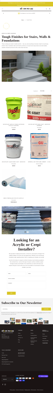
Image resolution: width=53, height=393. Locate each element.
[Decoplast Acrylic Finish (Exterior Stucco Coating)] (14, 108)
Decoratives (45, 336)
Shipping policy (27, 389)
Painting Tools (4, 355)
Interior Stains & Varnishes (34, 338)
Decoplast (14, 127)
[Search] (46, 8)
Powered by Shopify (5, 337)
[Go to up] (51, 391)
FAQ (19, 342)
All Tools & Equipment (6, 364)
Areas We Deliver (21, 355)
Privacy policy (12, 389)
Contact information (20, 389)
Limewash (44, 338)
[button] (2, 8)
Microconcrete (45, 340)
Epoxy (44, 333)
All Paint (32, 344)
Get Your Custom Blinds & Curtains (21, 353)
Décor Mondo (4, 336)
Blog (19, 339)
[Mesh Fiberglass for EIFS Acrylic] (14, 182)
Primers (32, 333)
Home (22, 19)
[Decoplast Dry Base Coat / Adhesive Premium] (39, 108)
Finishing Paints (34, 335)
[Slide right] (49, 13)
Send (11, 293)
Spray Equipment (5, 359)
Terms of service (40, 389)
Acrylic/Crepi (45, 342)
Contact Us (20, 337)
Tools (3, 352)
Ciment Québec (39, 163)
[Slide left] (3, 13)
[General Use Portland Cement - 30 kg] (39, 146)
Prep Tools (4, 357)
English (5, 379)
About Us (20, 335)
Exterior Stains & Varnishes (34, 341)
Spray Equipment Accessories (7, 361)
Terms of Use (39, 312)
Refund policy (33, 389)
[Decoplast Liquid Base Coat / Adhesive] (14, 146)
